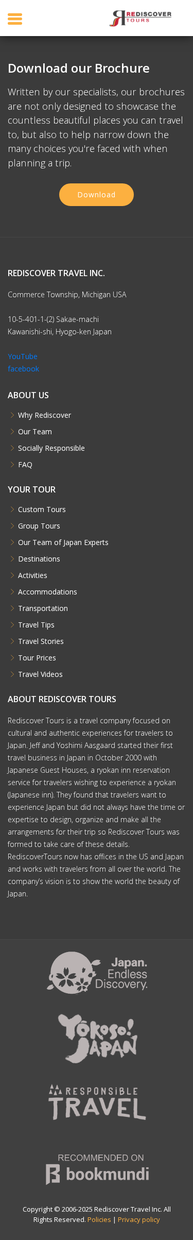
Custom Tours (42, 509)
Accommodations (47, 592)
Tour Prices (37, 657)
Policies (99, 1219)
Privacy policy (139, 1219)
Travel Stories (41, 641)
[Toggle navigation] (15, 19)
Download (96, 194)
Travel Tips (36, 625)
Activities (32, 575)
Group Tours (39, 526)
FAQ (25, 464)
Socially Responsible (51, 448)
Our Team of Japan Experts (63, 542)
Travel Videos (40, 674)
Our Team (35, 431)
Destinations (39, 559)
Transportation (43, 608)
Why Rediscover (44, 415)
